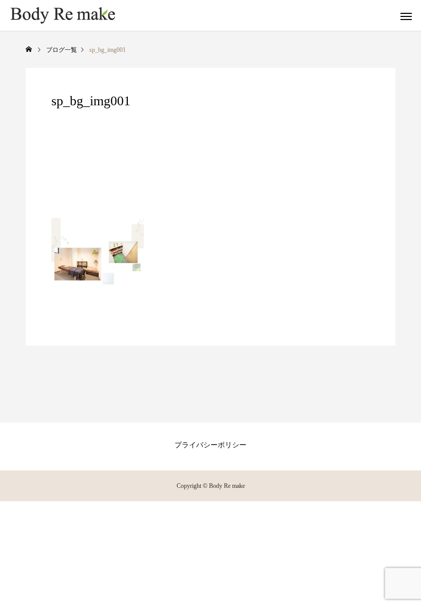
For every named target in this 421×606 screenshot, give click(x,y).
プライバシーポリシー (210, 445)
